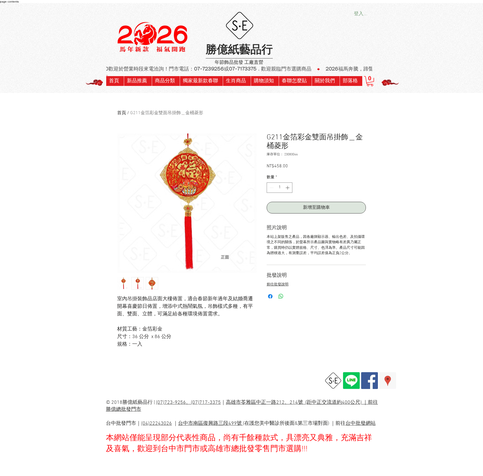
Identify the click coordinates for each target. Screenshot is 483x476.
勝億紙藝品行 (239, 50)
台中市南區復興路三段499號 (210, 423)
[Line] (351, 380)
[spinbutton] (279, 188)
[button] (201, 81)
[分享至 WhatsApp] (281, 296)
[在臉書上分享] (270, 296)
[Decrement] (270, 188)
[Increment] (288, 188)
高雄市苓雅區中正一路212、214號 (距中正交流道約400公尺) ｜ (297, 402)
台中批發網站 (360, 423)
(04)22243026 (156, 423)
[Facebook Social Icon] (369, 380)
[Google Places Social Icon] (387, 380)
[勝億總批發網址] (333, 380)
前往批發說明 (277, 284)
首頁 (121, 113)
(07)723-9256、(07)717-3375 (188, 402)
